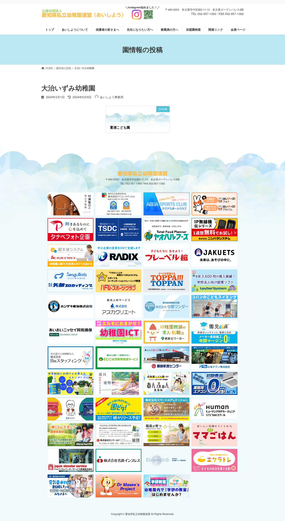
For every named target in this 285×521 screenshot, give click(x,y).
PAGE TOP (274, 501)
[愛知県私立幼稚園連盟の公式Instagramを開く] (142, 13)
